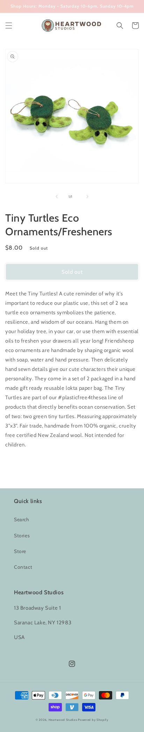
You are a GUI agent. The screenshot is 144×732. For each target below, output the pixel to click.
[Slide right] (87, 196)
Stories (22, 535)
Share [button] (19, 462)
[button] (8, 25)
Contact (23, 567)
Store (20, 551)
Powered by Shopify (93, 720)
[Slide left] (56, 196)
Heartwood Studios (63, 720)
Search (21, 519)
